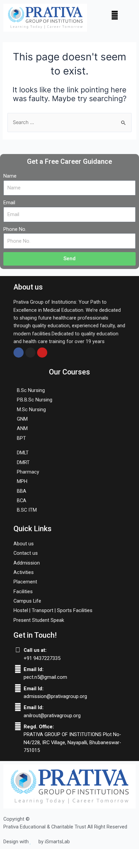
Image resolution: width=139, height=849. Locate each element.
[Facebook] (18, 352)
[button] (114, 15)
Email (9, 203)
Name (10, 176)
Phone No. (14, 229)
